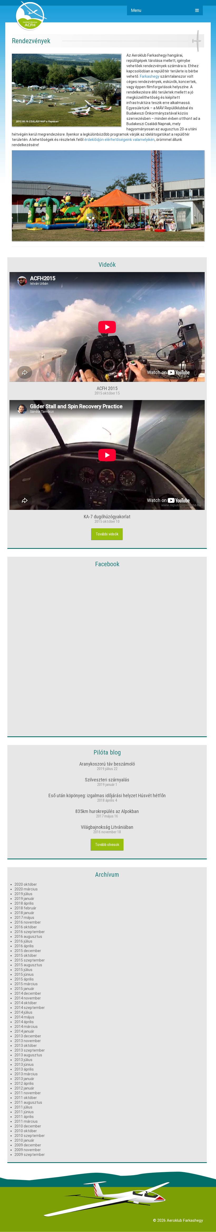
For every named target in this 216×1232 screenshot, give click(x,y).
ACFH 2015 (107, 388)
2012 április (24, 1083)
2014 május (24, 1017)
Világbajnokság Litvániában (107, 827)
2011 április (24, 1117)
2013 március (26, 1074)
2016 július (23, 941)
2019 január (24, 898)
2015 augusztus (28, 965)
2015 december (27, 951)
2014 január (24, 1031)
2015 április (24, 979)
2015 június (24, 974)
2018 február (25, 908)
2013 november (27, 1041)
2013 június (24, 1064)
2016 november (27, 922)
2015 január (24, 989)
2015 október (25, 955)
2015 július (23, 970)
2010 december (27, 1126)
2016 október (25, 927)
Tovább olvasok (107, 844)
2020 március (26, 889)
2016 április (24, 946)
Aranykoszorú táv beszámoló (107, 764)
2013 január (24, 1079)
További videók (107, 534)
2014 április (24, 1022)
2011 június (24, 1112)
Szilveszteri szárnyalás (107, 779)
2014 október (25, 1003)
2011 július (23, 1107)
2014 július (23, 1012)
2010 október (25, 1131)
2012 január (24, 1088)
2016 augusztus (28, 936)
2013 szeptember (29, 1050)
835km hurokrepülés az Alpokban (107, 811)
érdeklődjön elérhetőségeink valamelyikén (119, 139)
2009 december (27, 1145)
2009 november (27, 1150)
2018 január (24, 913)
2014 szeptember (29, 1008)
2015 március (26, 984)
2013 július (23, 1060)
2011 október (25, 1098)
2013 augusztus (28, 1055)
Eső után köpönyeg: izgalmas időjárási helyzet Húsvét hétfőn (107, 795)
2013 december (27, 1036)
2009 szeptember (29, 1154)
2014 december (27, 993)
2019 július (23, 894)
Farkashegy (149, 76)
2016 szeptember (29, 932)
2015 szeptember (29, 960)
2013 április (24, 1069)
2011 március (26, 1121)
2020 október (25, 884)
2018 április (24, 903)
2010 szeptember (29, 1136)
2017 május (24, 917)
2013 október (25, 1045)
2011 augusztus (28, 1102)
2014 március (26, 1026)
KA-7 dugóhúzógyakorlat (107, 516)
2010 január (24, 1140)
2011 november (27, 1093)
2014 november (27, 998)
